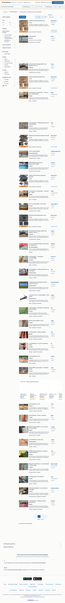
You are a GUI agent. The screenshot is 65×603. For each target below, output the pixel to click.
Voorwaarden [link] (19, 2)
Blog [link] (5, 584)
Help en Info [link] (32, 584)
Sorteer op (50, 14)
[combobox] (11, 7)
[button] (43, 2)
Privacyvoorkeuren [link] (32, 586)
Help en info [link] (14, 2)
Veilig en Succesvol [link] (23, 584)
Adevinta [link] (35, 590)
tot (10, 22)
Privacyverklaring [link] (49, 584)
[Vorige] (35, 516)
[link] (6, 2)
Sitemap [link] (54, 590)
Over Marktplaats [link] (13, 590)
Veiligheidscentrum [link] (27, 2)
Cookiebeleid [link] (58, 584)
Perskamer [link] (28, 590)
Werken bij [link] (21, 590)
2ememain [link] (47, 590)
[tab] (38, 17)
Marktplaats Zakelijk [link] (12, 584)
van (3, 22)
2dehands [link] (41, 590)
